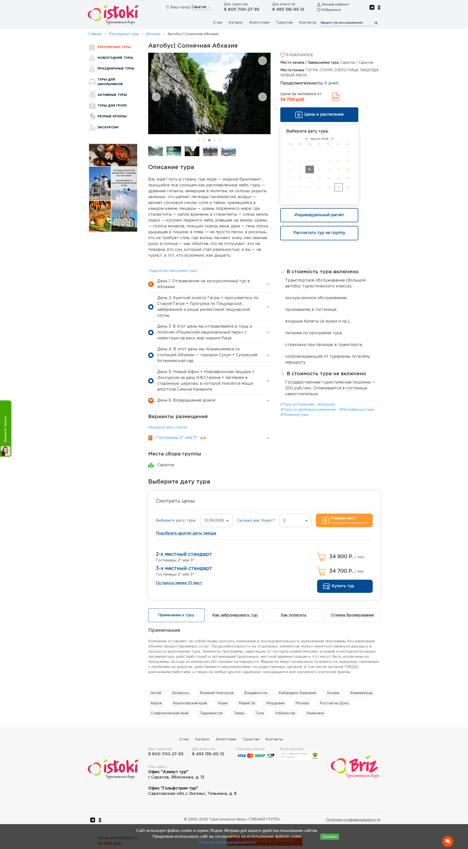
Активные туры (112, 95)
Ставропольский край (169, 713)
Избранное (331, 9)
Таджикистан (211, 713)
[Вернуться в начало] (113, 15)
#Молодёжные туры (356, 409)
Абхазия (153, 34)
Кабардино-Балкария (297, 693)
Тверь (239, 713)
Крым (223, 703)
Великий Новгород (216, 693)
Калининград (361, 693)
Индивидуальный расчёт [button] (319, 215)
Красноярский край (190, 703)
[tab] (198, 140)
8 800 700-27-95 (241, 9)
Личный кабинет (335, 4)
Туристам (284, 22)
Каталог (236, 22)
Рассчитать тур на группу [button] (319, 233)
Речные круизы (112, 116)
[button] (262, 60)
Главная (95, 34)
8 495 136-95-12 (288, 9)
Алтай (156, 693)
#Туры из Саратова (297, 404)
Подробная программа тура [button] (172, 270)
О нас (218, 22)
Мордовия (275, 703)
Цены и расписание (324, 114)
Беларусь (180, 693)
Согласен (330, 837)
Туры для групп (112, 105)
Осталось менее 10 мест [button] (179, 583)
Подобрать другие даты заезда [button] (186, 533)
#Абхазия (325, 404)
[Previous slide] (156, 96)
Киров (156, 703)
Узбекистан (285, 713)
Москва (302, 703)
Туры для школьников (110, 82)
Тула (259, 713)
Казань (333, 693)
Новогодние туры (115, 58)
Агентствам (259, 22)
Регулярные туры (124, 34)
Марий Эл (247, 703)
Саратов (199, 7)
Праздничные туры (116, 68)
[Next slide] (262, 96)
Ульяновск (315, 713)
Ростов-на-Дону (334, 703)
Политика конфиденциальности (353, 820)
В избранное (299, 55)
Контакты (307, 22)
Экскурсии (108, 127)
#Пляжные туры (294, 414)
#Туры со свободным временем (308, 409)
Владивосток (256, 693)
